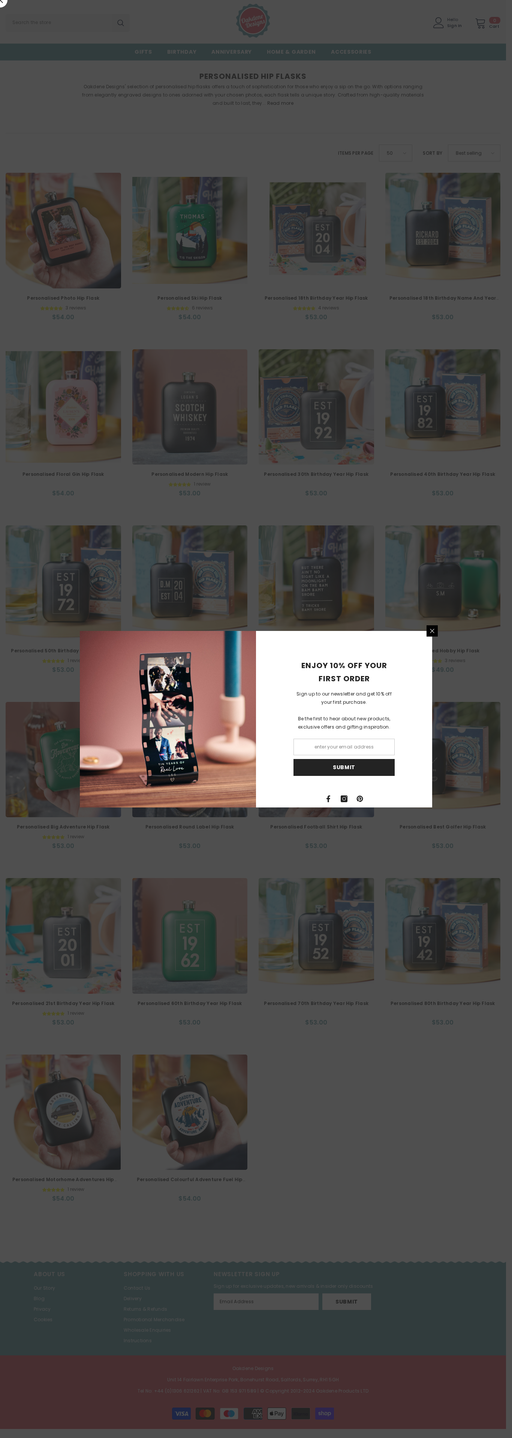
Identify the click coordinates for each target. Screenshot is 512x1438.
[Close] (432, 631)
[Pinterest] (360, 799)
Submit (344, 767)
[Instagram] (344, 799)
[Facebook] (328, 799)
